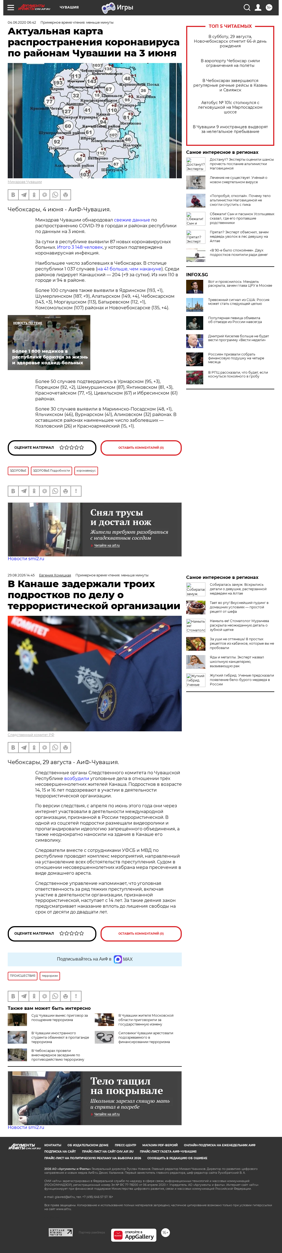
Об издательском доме (88, 1145)
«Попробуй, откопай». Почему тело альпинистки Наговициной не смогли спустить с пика (240, 200)
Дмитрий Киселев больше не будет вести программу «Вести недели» (238, 338)
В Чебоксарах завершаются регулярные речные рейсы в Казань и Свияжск (230, 85)
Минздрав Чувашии (25, 182)
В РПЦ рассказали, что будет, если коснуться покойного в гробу (238, 374)
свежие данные (132, 220)
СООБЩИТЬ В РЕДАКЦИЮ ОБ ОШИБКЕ (177, 1158)
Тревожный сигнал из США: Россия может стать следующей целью (238, 302)
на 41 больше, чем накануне (129, 269)
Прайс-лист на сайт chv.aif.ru (108, 1151)
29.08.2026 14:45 (21, 575)
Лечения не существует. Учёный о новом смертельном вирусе (238, 180)
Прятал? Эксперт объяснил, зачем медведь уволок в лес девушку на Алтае (239, 236)
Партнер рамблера (92, 1232)
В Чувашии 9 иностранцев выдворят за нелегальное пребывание (230, 129)
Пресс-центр (125, 1145)
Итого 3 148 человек (80, 247)
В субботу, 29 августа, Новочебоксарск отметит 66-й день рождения (230, 41)
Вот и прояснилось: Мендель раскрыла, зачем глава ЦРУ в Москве (240, 284)
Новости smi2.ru (26, 558)
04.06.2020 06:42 (22, 22)
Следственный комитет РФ (31, 735)
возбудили (77, 778)
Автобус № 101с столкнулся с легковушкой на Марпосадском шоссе (230, 107)
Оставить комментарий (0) (141, 448)
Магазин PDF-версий (160, 1145)
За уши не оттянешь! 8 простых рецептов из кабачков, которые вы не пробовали (242, 643)
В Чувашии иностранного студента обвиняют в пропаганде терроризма (60, 1037)
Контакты (52, 1145)
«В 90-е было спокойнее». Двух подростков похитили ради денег (239, 252)
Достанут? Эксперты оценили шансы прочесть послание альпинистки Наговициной (242, 163)
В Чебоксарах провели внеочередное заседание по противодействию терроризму (57, 1055)
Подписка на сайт (60, 1151)
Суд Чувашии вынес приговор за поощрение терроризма (59, 1017)
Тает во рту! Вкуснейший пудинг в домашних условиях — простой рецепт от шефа (239, 607)
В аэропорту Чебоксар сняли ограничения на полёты (230, 63)
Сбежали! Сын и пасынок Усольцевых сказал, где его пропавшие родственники (242, 218)
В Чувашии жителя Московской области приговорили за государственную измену (145, 1019)
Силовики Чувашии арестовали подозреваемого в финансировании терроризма (145, 1037)
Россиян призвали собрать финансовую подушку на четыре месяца (236, 358)
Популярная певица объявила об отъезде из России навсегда (235, 320)
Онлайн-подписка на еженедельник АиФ (220, 1145)
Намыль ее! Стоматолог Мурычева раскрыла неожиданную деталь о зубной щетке (239, 625)
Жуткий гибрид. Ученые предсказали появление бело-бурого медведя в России (242, 679)
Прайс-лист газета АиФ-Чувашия (168, 1151)
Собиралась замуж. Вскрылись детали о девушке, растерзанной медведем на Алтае (238, 588)
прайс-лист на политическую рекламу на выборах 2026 (92, 1158)
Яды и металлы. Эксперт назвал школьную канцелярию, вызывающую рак (237, 661)
